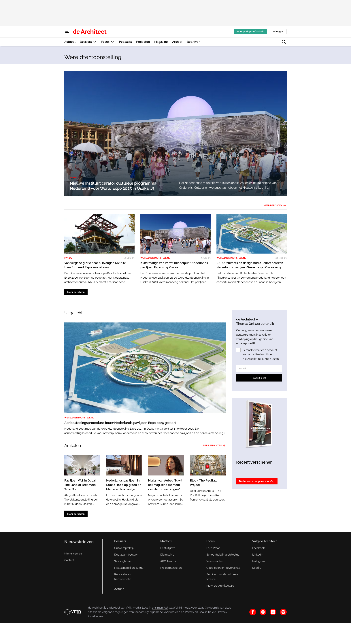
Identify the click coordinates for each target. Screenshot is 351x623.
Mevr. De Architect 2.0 (220, 585)
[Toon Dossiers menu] (95, 41)
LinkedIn (257, 554)
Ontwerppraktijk (124, 548)
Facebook (258, 548)
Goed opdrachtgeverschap (223, 567)
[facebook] (252, 612)
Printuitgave (167, 548)
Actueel (119, 589)
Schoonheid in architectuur (223, 554)
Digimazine (167, 554)
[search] (284, 42)
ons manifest (160, 607)
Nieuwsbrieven (79, 541)
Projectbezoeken (171, 567)
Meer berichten (273, 205)
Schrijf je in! (259, 378)
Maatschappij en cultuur (129, 567)
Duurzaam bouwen (126, 554)
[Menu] (67, 31)
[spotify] (283, 612)
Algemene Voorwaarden (165, 612)
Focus (210, 541)
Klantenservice (73, 553)
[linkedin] (273, 612)
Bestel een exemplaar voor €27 (257, 481)
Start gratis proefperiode (250, 31)
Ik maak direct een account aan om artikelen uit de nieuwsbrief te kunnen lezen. (261, 354)
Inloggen (278, 31)
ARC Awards (168, 561)
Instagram (258, 561)
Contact (69, 560)
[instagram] (263, 612)
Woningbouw (122, 561)
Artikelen (72, 445)
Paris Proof (213, 548)
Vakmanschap (215, 561)
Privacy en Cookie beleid (200, 612)
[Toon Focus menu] (112, 41)
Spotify (256, 567)
